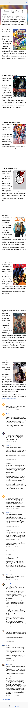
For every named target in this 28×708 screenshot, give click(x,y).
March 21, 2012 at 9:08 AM (12, 626)
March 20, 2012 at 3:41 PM (12, 441)
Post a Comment (6, 699)
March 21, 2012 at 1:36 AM (12, 546)
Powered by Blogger (14, 706)
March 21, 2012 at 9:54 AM (12, 660)
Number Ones (13, 398)
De (6, 645)
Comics (3, 398)
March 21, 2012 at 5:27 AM (12, 570)
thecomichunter (9, 583)
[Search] (26, 2)
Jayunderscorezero (10, 433)
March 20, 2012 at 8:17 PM (12, 459)
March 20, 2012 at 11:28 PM (12, 526)
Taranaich (8, 664)
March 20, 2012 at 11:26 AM (12, 409)
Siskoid (7, 445)
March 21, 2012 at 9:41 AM (12, 641)
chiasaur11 (8, 496)
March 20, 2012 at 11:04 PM (12, 492)
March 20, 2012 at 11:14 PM (12, 508)
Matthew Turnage (10, 413)
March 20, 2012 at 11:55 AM (12, 429)
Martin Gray (8, 404)
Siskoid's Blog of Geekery (9, 2)
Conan (8, 398)
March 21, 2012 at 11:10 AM (12, 695)
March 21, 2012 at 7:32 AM (12, 579)
